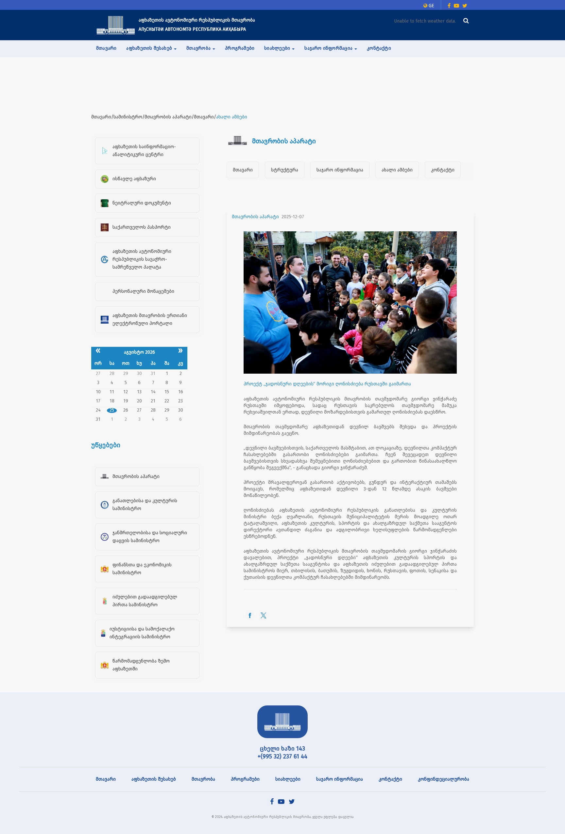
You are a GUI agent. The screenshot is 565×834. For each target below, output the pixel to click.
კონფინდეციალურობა (443, 779)
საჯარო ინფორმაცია (340, 170)
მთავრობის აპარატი (255, 217)
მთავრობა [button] (199, 48)
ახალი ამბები (397, 170)
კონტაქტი (379, 48)
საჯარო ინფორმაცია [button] (329, 48)
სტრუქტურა (284, 170)
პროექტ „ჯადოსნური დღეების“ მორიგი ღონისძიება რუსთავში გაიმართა (327, 384)
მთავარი (106, 48)
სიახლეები (287, 779)
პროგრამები (239, 48)
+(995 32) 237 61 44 (282, 756)
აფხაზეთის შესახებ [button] (149, 48)
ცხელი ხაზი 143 (282, 748)
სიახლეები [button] (277, 48)
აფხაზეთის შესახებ (153, 779)
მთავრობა (203, 779)
